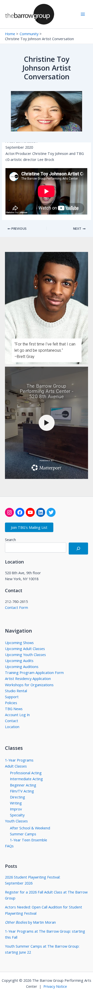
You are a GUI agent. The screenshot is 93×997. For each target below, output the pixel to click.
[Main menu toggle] (83, 14)
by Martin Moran (30, 922)
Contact (11, 720)
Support (12, 696)
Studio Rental (16, 690)
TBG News (14, 708)
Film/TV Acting (22, 790)
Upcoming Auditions (21, 666)
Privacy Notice (55, 986)
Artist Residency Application (28, 678)
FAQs (9, 845)
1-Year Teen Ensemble (28, 839)
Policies (11, 702)
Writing (16, 802)
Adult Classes (16, 766)
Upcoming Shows (19, 642)
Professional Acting (26, 772)
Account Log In (17, 714)
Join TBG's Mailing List (29, 527)
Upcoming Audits (19, 660)
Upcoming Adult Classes (25, 648)
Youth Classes (16, 820)
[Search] (78, 548)
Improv (16, 808)
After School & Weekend (30, 827)
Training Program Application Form (34, 672)
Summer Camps (23, 833)
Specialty (17, 814)
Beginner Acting (23, 784)
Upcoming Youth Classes (25, 654)
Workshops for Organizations (29, 684)
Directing (17, 796)
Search (10, 539)
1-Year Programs (19, 760)
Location (12, 726)
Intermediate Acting (26, 778)
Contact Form (16, 607)
